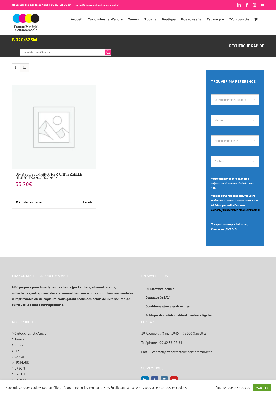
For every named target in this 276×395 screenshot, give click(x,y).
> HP (15, 351)
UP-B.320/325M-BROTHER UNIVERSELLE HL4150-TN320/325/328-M (49, 176)
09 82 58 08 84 (170, 342)
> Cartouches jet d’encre (29, 333)
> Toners (18, 339)
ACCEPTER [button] (262, 387)
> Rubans (19, 345)
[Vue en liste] (24, 68)
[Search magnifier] (108, 52)
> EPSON (18, 368)
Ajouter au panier (30, 202)
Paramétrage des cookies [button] (233, 388)
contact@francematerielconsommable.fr (97, 4)
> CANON (18, 356)
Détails (87, 202)
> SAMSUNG (21, 380)
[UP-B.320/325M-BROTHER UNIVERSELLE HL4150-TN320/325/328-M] (54, 127)
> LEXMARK (20, 362)
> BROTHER (20, 374)
